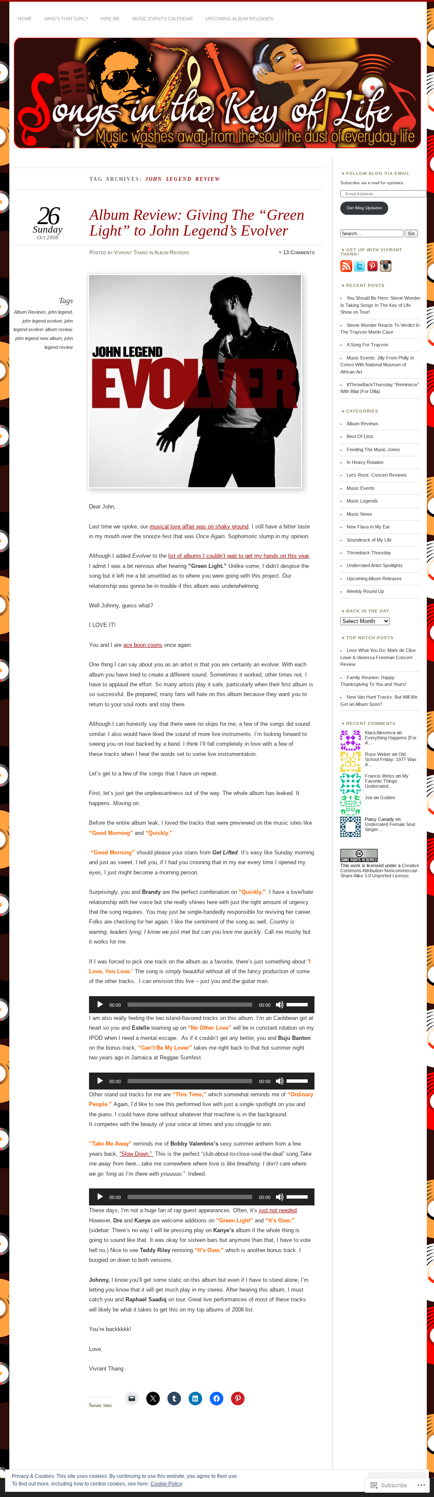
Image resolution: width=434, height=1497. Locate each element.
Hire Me (110, 18)
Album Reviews (171, 253)
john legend (60, 312)
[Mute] (279, 1004)
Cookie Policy (166, 1484)
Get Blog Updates (364, 207)
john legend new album (38, 338)
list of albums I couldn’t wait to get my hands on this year (238, 556)
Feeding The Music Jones (373, 449)
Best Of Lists (360, 436)
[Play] (100, 1004)
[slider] (298, 1003)
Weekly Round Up (365, 591)
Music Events (361, 488)
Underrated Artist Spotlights (375, 565)
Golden (387, 797)
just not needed (278, 1210)
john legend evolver (42, 320)
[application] (201, 1004)
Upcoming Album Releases (239, 18)
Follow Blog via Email (378, 173)
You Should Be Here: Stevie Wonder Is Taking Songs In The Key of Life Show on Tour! (380, 305)
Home (25, 18)
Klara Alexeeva (380, 732)
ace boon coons (142, 645)
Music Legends (362, 500)
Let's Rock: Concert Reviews (377, 474)
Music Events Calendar (162, 18)
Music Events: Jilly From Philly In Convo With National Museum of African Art (377, 364)
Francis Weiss (380, 775)
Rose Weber (378, 754)
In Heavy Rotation (365, 462)
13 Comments (298, 253)
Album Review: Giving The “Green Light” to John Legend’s (196, 222)
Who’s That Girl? (66, 18)
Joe (369, 797)
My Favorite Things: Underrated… (387, 781)
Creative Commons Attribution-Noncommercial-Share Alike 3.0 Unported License (379, 870)
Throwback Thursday (369, 552)
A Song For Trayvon (367, 344)
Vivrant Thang (131, 253)
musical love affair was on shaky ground (199, 526)
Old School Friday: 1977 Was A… (391, 759)
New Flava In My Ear (368, 526)
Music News (359, 514)
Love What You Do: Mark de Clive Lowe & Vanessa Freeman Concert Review (378, 657)
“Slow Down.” (136, 1154)
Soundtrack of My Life (369, 539)
